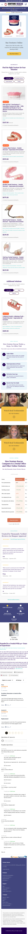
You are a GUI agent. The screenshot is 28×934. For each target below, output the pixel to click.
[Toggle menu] (2, 4)
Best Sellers (8, 78)
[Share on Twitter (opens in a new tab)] (8, 705)
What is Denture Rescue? (7, 769)
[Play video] (14, 416)
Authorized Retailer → (7, 905)
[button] (4, 764)
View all (3, 852)
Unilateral (14, 293)
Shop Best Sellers (14, 520)
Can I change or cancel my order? (8, 787)
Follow (2, 753)
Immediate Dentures (19, 78)
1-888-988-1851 (6, 869)
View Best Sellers (14, 53)
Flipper (19, 290)
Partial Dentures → (6, 878)
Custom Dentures (9, 81)
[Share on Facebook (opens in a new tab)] (6, 705)
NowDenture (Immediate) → (8, 875)
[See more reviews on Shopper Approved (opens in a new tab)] (10, 705)
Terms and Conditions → (8, 903)
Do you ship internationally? (7, 821)
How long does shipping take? (8, 805)
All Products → (6, 880)
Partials (19, 81)
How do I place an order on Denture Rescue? (11, 837)
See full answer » (23, 762)
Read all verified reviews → (14, 599)
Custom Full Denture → (7, 877)
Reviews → (5, 898)
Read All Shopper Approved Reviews (18, 539)
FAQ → (4, 886)
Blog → (4, 900)
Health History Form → (7, 891)
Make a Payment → (6, 888)
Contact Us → (5, 889)
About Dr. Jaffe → (6, 897)
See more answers (7, 765)
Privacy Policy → (6, 902)
